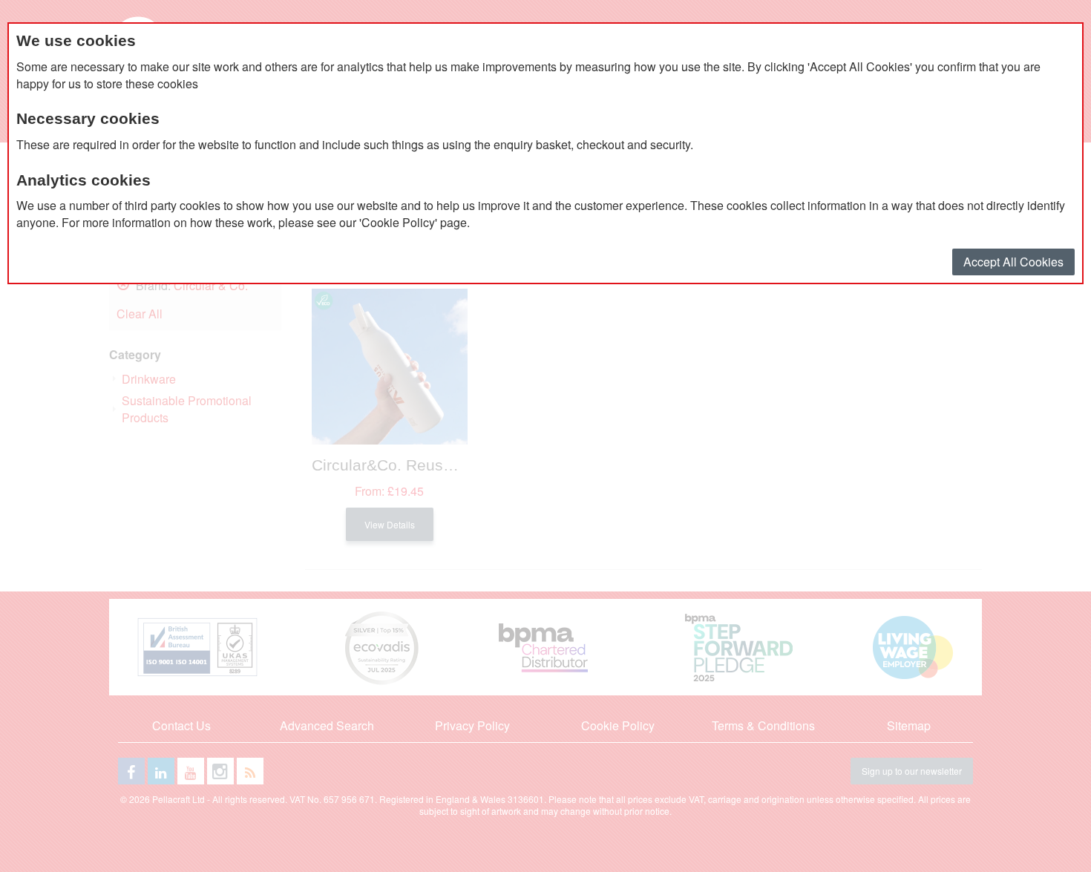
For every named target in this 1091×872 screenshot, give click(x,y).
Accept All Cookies (1013, 261)
